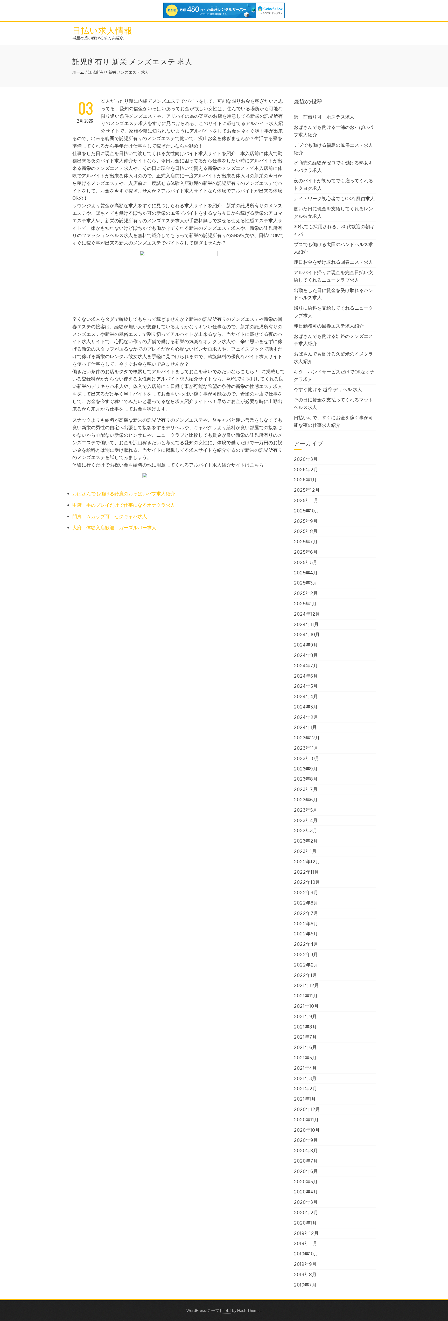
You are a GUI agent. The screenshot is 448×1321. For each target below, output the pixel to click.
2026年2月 (306, 469)
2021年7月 (305, 1037)
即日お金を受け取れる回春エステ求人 (333, 262)
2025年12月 (307, 490)
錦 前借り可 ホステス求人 (324, 117)
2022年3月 (306, 954)
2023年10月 (306, 758)
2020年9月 (306, 1140)
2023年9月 (306, 769)
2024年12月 (307, 614)
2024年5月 (306, 686)
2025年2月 (306, 593)
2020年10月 (307, 1130)
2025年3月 (305, 583)
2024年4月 (306, 696)
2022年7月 (306, 913)
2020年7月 (306, 1161)
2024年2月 (306, 717)
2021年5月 (305, 1058)
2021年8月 (305, 1027)
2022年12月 (307, 862)
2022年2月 (306, 965)
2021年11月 (306, 996)
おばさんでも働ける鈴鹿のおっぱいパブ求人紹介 (123, 494)
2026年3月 (306, 459)
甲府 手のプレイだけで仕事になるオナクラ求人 (123, 505)
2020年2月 (306, 1212)
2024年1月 (305, 727)
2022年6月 (306, 924)
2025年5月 (305, 562)
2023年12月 (307, 738)
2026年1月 (305, 480)
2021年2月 (305, 1088)
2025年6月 (306, 552)
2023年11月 (306, 748)
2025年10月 (306, 511)
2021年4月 (305, 1068)
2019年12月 (306, 1233)
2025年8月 (306, 531)
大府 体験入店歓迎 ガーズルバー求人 (114, 528)
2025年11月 (306, 500)
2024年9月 (306, 645)
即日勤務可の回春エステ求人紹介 (329, 326)
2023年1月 (305, 851)
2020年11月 (306, 1120)
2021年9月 (305, 1016)
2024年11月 (306, 624)
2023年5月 (305, 810)
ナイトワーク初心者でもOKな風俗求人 (334, 198)
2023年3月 (305, 830)
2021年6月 (305, 1047)
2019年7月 (305, 1285)
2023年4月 (306, 820)
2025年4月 (306, 573)
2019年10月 (306, 1254)
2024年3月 (306, 707)
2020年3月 (306, 1202)
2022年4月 (306, 944)
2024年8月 (306, 655)
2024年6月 (306, 676)
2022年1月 (305, 975)
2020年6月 (306, 1171)
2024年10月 (307, 634)
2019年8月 (305, 1274)
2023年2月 (306, 841)
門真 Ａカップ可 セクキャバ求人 (109, 516)
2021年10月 (306, 1006)
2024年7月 (306, 666)
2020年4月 (306, 1192)
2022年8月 (306, 903)
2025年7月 (306, 542)
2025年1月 (305, 604)
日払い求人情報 (102, 30)
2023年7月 (306, 789)
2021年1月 (305, 1099)
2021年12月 (306, 985)
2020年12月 (307, 1109)
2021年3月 (305, 1078)
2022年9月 (306, 892)
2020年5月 (306, 1182)
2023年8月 (306, 779)
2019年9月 (305, 1264)
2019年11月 (305, 1243)
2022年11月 (306, 872)
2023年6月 (306, 800)
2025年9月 (306, 521)
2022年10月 (307, 882)
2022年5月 (306, 934)
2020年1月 (305, 1223)
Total (226, 1310)
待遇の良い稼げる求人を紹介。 (99, 38)
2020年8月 (306, 1150)
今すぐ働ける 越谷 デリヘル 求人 (328, 389)
